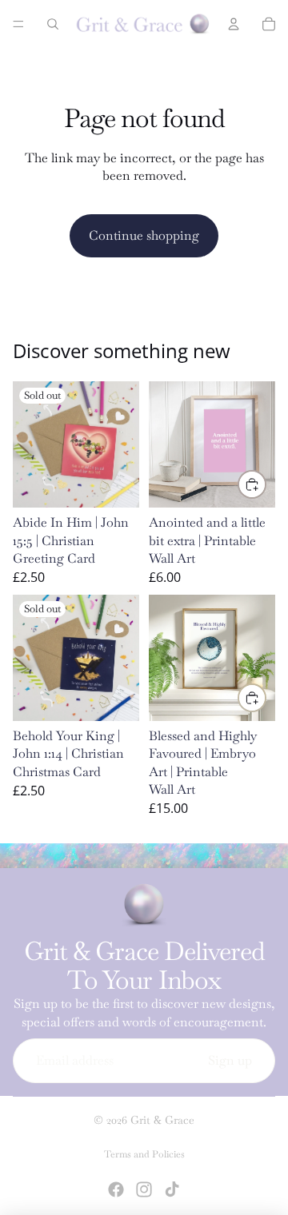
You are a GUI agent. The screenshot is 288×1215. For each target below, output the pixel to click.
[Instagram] (144, 1189)
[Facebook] (116, 1189)
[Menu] (18, 24)
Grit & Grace (162, 1120)
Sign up (230, 1060)
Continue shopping (144, 235)
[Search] (52, 24)
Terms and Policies (144, 1154)
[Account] (233, 24)
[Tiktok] (172, 1189)
